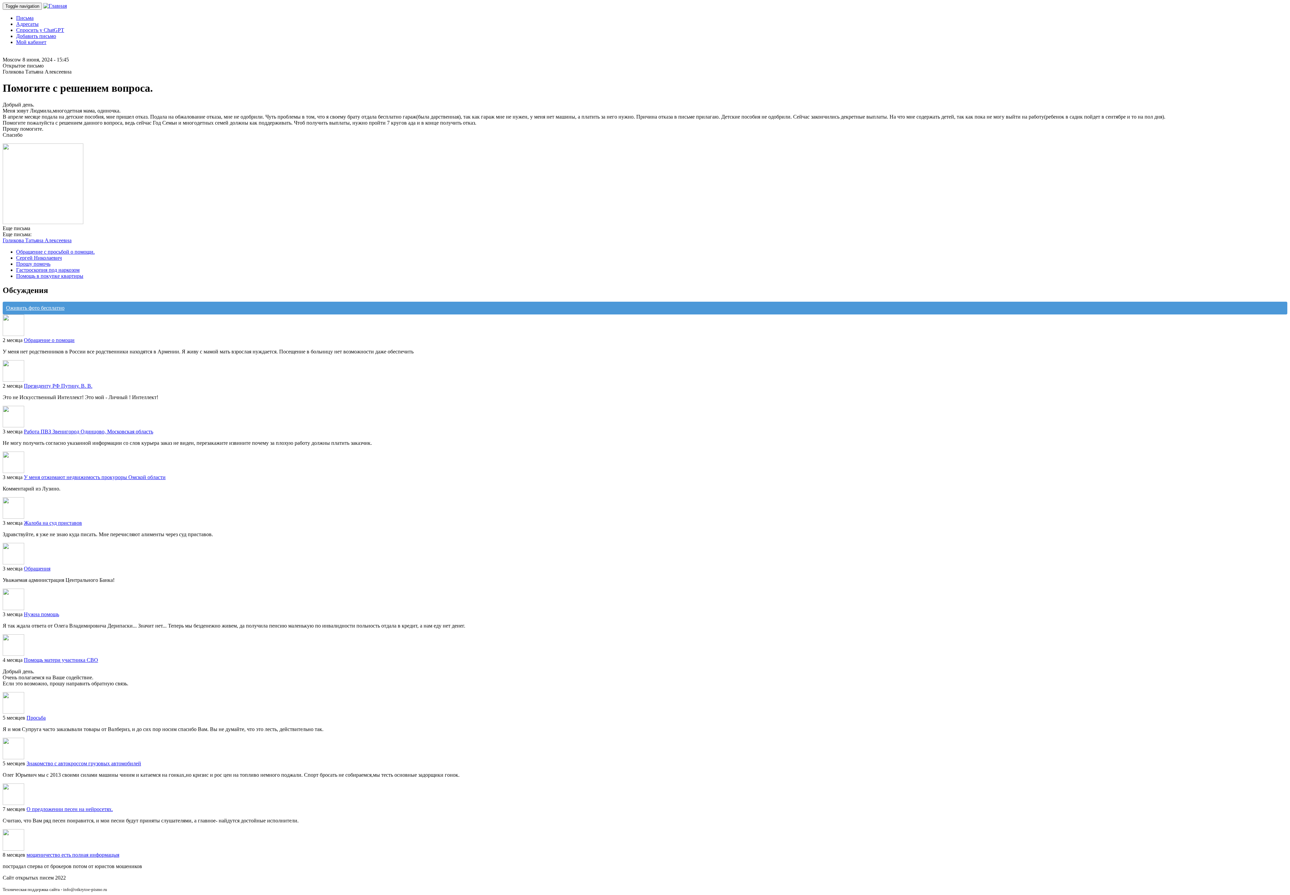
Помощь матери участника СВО (61, 660)
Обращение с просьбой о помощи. (55, 252)
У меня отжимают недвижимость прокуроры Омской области (95, 477)
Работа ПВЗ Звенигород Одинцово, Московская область (88, 431)
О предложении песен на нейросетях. (70, 809)
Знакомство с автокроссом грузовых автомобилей (84, 763)
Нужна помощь (41, 614)
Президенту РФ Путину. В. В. (58, 386)
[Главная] (55, 6)
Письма (25, 18)
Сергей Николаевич (39, 258)
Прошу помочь (33, 264)
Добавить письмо (36, 36)
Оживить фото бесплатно (35, 308)
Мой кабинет (31, 42)
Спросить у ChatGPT (40, 30)
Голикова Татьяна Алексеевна (37, 240)
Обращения (37, 568)
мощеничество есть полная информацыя (73, 855)
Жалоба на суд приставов (53, 523)
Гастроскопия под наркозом (48, 270)
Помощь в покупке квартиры (49, 276)
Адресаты (27, 24)
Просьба (36, 718)
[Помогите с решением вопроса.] (43, 222)
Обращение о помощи (49, 340)
